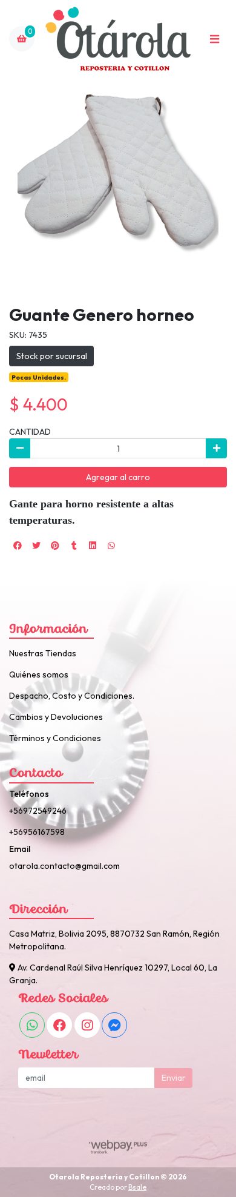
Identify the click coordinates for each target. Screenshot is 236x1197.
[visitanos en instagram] (87, 1025)
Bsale (137, 1187)
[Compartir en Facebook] (17, 545)
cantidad (30, 431)
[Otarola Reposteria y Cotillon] (118, 39)
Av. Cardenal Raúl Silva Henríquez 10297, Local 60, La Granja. (113, 974)
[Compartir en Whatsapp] (111, 545)
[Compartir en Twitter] (36, 545)
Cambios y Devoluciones (56, 716)
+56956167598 (37, 831)
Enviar (174, 1077)
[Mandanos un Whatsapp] (32, 1025)
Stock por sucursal (51, 356)
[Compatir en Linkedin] (92, 545)
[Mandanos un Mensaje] (114, 1025)
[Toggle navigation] (214, 38)
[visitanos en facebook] (59, 1025)
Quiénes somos (38, 674)
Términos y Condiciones (55, 738)
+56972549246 (38, 810)
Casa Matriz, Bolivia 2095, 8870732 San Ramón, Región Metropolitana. (114, 940)
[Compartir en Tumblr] (73, 545)
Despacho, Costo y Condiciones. (71, 695)
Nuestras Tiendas (42, 653)
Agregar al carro (118, 477)
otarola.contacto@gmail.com (64, 865)
